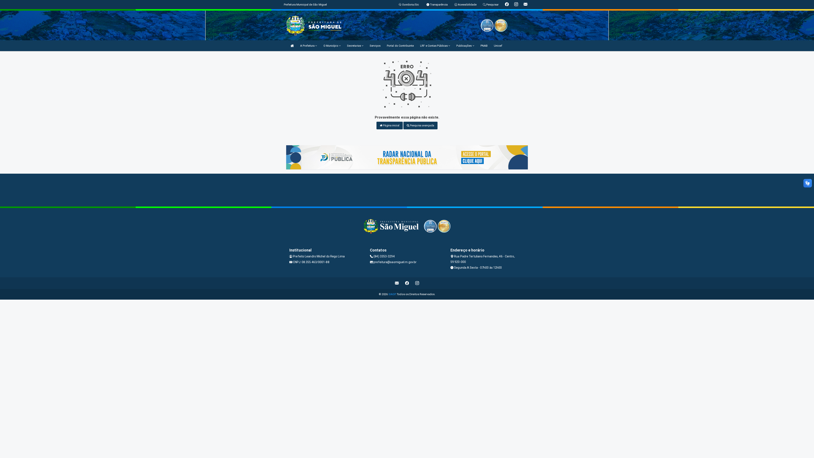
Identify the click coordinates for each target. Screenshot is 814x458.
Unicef (498, 45)
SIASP (392, 294)
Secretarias (354, 45)
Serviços (375, 45)
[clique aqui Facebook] (407, 283)
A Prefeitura (307, 45)
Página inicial (390, 125)
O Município (331, 45)
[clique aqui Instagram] (417, 283)
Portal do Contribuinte (400, 45)
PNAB (484, 45)
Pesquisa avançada (421, 125)
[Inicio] (292, 45)
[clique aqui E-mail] (397, 283)
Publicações (464, 45)
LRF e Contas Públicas (434, 45)
